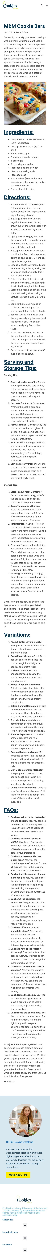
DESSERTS (10, 1081)
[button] (41, 5)
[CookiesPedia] (12, 5)
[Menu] (47, 5)
